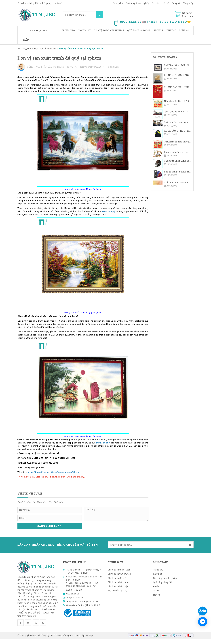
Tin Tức (171, 30)
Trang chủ (118, 3)
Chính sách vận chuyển (119, 573)
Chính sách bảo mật (118, 586)
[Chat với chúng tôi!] (202, 621)
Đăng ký (176, 3)
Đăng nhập (188, 3)
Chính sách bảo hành (118, 582)
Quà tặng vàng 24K (139, 30)
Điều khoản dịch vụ (117, 590)
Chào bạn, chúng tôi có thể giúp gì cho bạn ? (39, 3)
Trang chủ (68, 30)
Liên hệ (165, 3)
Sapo (91, 635)
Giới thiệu (84, 30)
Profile (159, 30)
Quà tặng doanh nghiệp (137, 3)
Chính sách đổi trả (117, 578)
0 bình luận (113, 66)
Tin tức (155, 3)
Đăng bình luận (49, 525)
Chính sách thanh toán (119, 569)
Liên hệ (184, 30)
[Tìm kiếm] (99, 14)
